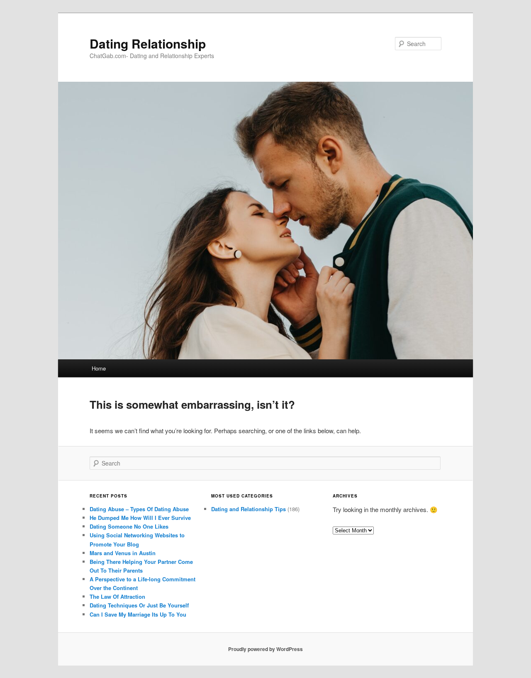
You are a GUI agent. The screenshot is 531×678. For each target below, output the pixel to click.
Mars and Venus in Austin (123, 553)
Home (99, 368)
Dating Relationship (148, 43)
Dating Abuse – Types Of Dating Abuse (139, 509)
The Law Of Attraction (117, 596)
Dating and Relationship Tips (248, 509)
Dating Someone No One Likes (129, 526)
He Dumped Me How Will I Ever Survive (140, 518)
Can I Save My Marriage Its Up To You (138, 614)
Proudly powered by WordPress (265, 649)
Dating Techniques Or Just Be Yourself (139, 605)
